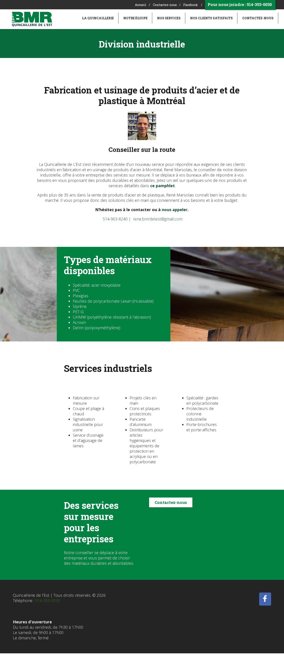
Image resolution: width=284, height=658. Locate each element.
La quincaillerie (98, 18)
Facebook (190, 5)
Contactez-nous (165, 5)
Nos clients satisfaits (211, 18)
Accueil (140, 5)
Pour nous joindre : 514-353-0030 (240, 4)
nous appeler (174, 209)
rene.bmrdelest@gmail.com (157, 219)
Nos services (169, 18)
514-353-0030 (47, 600)
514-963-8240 (115, 219)
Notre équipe (135, 18)
